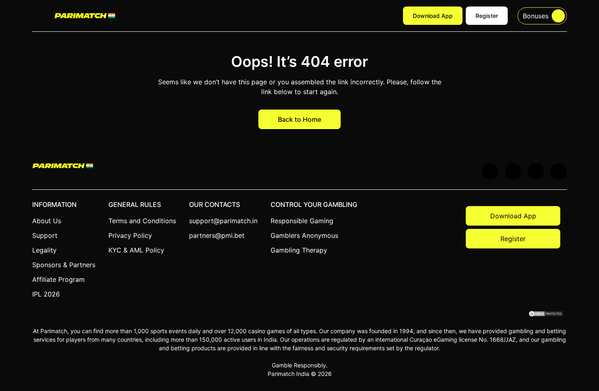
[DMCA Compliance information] (546, 314)
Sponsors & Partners (63, 265)
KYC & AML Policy (136, 250)
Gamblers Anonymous (304, 235)
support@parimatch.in (223, 221)
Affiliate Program (58, 279)
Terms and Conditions (142, 221)
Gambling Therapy (299, 250)
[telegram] (536, 171)
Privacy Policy (130, 235)
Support (44, 235)
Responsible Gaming (302, 221)
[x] (490, 171)
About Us (46, 221)
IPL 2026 (46, 294)
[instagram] (559, 171)
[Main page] (84, 15)
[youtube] (513, 171)
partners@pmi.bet (216, 235)
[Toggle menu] (38, 16)
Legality (44, 250)
